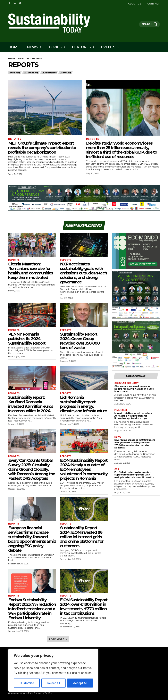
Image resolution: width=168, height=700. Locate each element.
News (117, 437)
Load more (56, 639)
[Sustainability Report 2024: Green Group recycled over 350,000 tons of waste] (84, 315)
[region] (53, 670)
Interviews (30, 72)
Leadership (48, 72)
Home (12, 58)
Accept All (80, 683)
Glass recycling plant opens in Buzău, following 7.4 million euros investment (134, 389)
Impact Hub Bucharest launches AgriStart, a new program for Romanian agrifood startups (133, 416)
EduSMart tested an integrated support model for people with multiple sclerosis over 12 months (134, 475)
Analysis (14, 72)
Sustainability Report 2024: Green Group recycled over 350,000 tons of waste (80, 341)
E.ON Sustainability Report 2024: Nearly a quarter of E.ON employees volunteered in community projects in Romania (84, 469)
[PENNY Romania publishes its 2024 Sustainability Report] (32, 315)
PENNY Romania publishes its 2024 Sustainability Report (26, 339)
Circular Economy (126, 383)
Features (24, 58)
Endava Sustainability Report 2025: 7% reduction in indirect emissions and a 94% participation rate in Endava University (32, 608)
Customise (27, 683)
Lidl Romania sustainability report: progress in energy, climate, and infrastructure (83, 404)
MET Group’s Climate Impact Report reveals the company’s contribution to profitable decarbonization (42, 148)
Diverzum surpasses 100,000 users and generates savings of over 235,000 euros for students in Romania (134, 443)
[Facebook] (9, 3)
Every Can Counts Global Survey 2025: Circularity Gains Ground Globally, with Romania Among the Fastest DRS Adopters (31, 469)
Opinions (65, 72)
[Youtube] (19, 3)
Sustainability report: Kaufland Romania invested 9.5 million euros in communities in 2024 (30, 404)
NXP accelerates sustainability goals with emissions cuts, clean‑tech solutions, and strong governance (83, 273)
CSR (116, 469)
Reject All (53, 683)
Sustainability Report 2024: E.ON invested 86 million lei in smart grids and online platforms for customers (81, 536)
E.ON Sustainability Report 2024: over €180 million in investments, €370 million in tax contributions (83, 606)
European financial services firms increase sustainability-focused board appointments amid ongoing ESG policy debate (32, 539)
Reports (14, 138)
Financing (120, 410)
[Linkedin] (14, 3)
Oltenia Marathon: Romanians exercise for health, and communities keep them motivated (30, 271)
